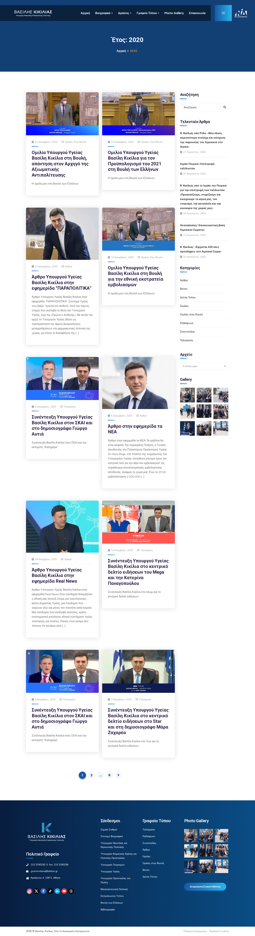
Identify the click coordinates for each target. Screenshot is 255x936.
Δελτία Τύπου (188, 297)
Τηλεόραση (70, 406)
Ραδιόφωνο (186, 323)
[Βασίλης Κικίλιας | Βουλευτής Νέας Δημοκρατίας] (33, 13)
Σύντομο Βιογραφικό (112, 836)
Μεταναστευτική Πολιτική (114, 889)
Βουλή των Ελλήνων (112, 902)
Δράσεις (123, 13)
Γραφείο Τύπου (147, 13)
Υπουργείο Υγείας (110, 871)
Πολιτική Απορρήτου (195, 931)
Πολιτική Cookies (219, 931)
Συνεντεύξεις (187, 331)
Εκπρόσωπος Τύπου (112, 895)
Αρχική (85, 13)
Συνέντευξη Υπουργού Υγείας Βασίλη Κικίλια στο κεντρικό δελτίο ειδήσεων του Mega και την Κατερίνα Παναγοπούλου (138, 572)
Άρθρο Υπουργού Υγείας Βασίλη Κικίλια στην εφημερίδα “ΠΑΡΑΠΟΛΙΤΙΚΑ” (61, 282)
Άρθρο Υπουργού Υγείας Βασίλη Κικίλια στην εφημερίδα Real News (57, 575)
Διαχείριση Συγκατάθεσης (205, 886)
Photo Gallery (174, 13)
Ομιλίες (184, 306)
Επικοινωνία (197, 13)
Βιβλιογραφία (108, 909)
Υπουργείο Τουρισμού (113, 864)
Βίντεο (183, 289)
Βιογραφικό (102, 13)
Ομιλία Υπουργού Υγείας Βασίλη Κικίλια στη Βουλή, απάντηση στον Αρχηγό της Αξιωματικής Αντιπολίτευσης (60, 164)
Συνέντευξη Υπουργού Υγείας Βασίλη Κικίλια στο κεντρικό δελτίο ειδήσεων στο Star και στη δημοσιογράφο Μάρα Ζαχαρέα (138, 721)
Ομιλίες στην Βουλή (75, 141)
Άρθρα (68, 266)
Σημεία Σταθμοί (109, 829)
